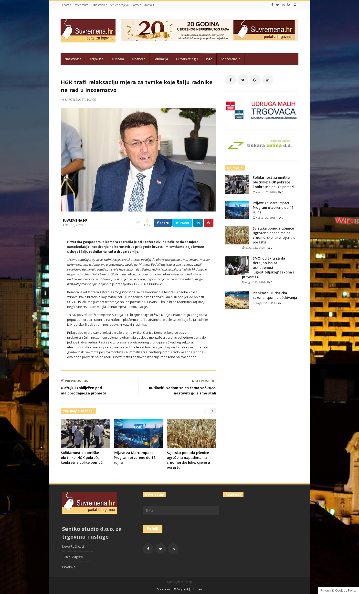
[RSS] (288, 5)
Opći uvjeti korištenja (179, 582)
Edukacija (160, 59)
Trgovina (96, 59)
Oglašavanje (99, 5)
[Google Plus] (255, 79)
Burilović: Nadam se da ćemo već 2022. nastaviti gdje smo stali (182, 390)
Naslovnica (72, 59)
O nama (66, 5)
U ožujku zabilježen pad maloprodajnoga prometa (83, 390)
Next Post (201, 381)
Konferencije (230, 59)
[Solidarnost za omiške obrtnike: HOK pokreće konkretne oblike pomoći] (237, 184)
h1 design (196, 589)
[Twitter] (277, 5)
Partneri (136, 5)
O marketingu (187, 59)
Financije (139, 59)
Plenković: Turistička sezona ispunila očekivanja (275, 295)
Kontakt (149, 5)
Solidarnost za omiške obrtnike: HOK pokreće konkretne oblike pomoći (82, 457)
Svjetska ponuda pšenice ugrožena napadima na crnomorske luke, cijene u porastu (188, 460)
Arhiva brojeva (119, 5)
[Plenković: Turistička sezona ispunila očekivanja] (237, 299)
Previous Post (77, 381)
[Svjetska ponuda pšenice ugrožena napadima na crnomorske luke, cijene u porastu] (237, 235)
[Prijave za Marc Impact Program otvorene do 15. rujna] (237, 209)
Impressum (81, 5)
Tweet (184, 223)
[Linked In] (283, 5)
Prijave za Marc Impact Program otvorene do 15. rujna (135, 457)
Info (209, 59)
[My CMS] (88, 30)
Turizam (117, 59)
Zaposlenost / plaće (80, 100)
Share (164, 223)
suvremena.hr (75, 220)
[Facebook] (272, 5)
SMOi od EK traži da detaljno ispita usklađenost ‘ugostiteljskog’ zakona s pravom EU (268, 267)
